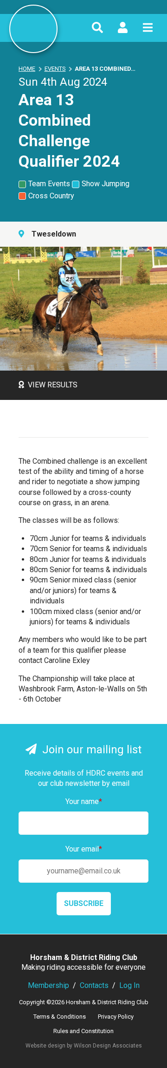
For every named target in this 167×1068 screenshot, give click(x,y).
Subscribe (83, 903)
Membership (48, 985)
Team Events (49, 183)
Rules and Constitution (83, 1030)
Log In (129, 985)
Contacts (94, 985)
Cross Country (51, 195)
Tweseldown (54, 234)
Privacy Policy (116, 1016)
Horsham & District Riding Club (33, 29)
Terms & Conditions (59, 1016)
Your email (83, 849)
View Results (52, 384)
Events (55, 68)
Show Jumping (105, 183)
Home (27, 68)
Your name (83, 801)
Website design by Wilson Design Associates (84, 1045)
